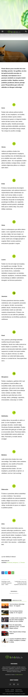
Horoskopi (7, 34)
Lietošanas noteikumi (9, 691)
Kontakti (12, 689)
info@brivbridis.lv (19, 674)
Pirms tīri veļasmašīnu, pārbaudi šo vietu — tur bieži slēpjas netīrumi (17, 626)
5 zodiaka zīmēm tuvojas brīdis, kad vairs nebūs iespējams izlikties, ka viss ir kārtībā (18, 619)
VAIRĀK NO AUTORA (17, 600)
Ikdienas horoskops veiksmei (17, 34)
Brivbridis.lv (9, 61)
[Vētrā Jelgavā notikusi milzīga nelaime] (5, 633)
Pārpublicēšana (18, 689)
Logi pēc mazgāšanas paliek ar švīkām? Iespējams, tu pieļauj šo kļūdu (17, 640)
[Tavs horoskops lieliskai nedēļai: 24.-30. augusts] (5, 612)
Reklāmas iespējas (19, 691)
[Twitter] (6, 572)
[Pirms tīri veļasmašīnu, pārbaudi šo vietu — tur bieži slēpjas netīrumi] (5, 626)
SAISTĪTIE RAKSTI (6, 600)
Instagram (15, 562)
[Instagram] (14, 684)
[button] (2, 31)
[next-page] (5, 646)
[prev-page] (2, 646)
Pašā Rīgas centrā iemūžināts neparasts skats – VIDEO (6, 583)
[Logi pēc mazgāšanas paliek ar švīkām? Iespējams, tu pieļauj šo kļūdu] (5, 640)
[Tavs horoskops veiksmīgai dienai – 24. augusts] (5, 605)
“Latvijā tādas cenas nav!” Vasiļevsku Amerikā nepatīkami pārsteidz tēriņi (20, 583)
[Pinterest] (9, 572)
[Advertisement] (14, 15)
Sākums (2, 34)
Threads (22, 562)
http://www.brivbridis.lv (14, 593)
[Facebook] (2, 572)
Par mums (7, 689)
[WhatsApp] (12, 572)
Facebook (9, 562)
